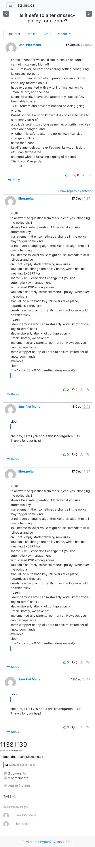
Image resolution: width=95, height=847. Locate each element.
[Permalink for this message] (89, 175)
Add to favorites (19, 785)
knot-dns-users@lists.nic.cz (23, 756)
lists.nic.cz (25, 5)
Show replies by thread (75, 191)
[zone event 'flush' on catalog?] (89, 14)
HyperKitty (47, 841)
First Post (13, 34)
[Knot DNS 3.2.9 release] (6, 14)
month (63, 34)
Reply (15, 180)
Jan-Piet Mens (30, 45)
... (13, 375)
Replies (32, 34)
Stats (47, 34)
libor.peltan (27, 198)
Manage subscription (22, 764)
